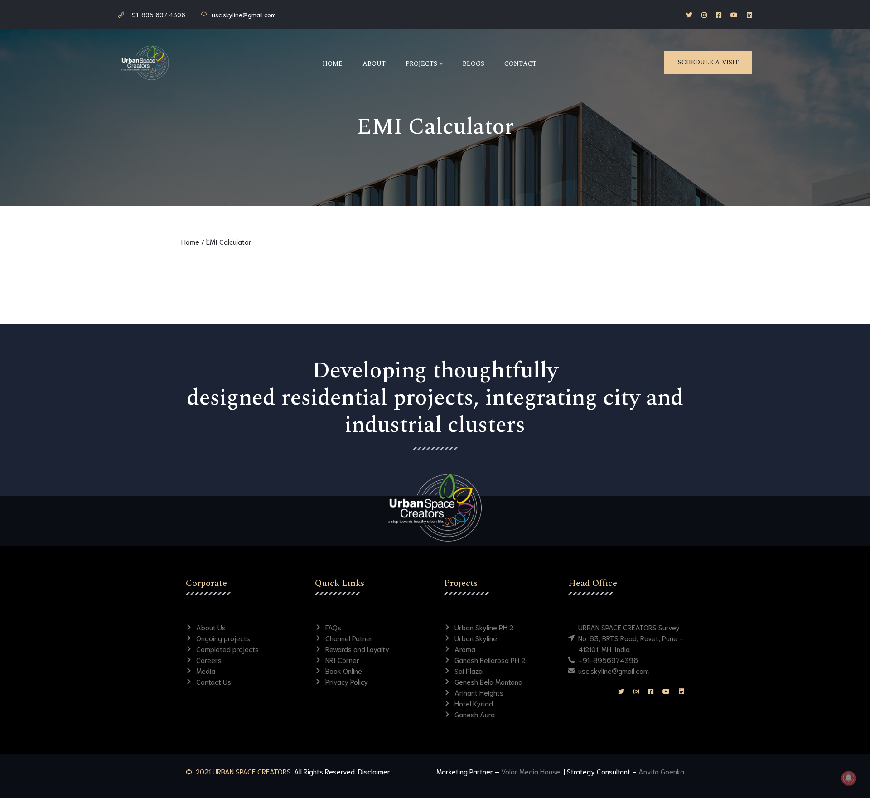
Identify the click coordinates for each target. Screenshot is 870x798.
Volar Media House (531, 771)
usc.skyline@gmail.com (244, 14)
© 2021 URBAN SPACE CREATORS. (239, 771)
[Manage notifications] (848, 778)
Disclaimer (374, 771)
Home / (192, 241)
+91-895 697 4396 (157, 14)
